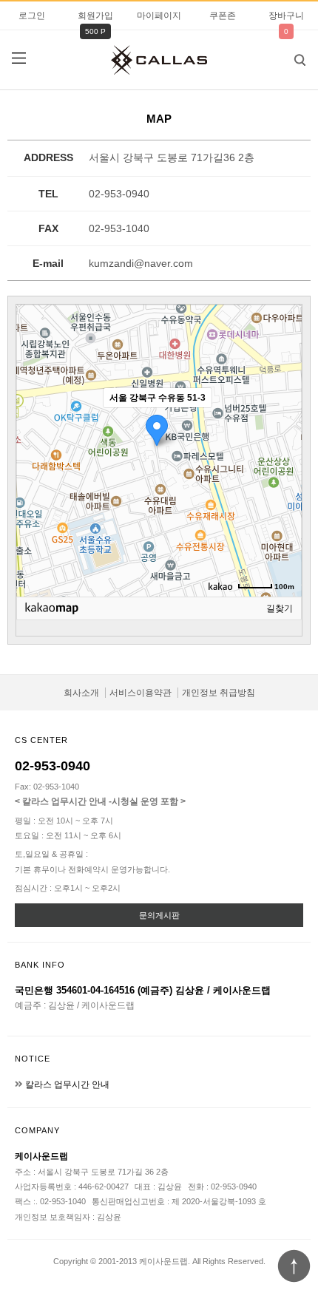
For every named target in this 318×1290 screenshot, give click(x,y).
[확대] (283, 424)
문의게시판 (159, 915)
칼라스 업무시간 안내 (67, 1084)
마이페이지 (159, 15)
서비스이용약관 (140, 693)
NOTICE (32, 1058)
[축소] (283, 448)
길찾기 (279, 608)
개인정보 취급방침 (218, 693)
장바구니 (286, 15)
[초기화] (283, 476)
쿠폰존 (222, 15)
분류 (18, 58)
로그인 (31, 15)
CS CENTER (41, 740)
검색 (299, 60)
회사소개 (81, 693)
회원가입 (95, 15)
